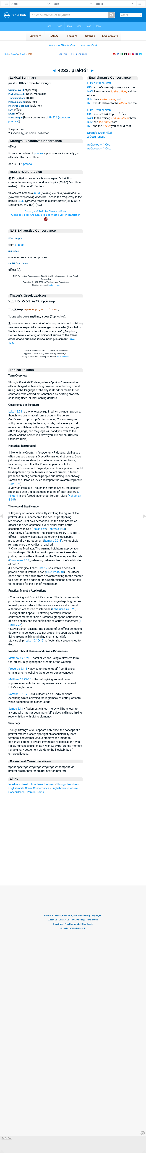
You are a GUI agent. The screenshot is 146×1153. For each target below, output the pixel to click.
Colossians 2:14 (19, 560)
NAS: (90, 91)
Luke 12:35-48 (55, 572)
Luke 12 (42, 568)
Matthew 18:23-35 (19, 679)
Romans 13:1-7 (17, 694)
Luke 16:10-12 (34, 640)
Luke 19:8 (14, 484)
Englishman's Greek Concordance (28, 788)
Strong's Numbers (67, 784)
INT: (89, 103)
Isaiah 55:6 (39, 529)
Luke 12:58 (15, 411)
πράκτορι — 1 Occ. (99, 148)
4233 (36, 193)
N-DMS (106, 83)
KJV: (90, 99)
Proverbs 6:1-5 (17, 668)
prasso (38, 153)
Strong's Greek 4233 (100, 132)
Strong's (14, 54)
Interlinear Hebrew (42, 784)
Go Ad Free (6, 1138)
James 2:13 (15, 708)
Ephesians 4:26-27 (63, 609)
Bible (6, 54)
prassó (19, 244)
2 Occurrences (96, 136)
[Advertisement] (73, 864)
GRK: (90, 87)
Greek (22, 54)
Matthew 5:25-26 (19, 658)
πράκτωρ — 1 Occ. (99, 144)
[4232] (4, 524)
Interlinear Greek (18, 784)
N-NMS (106, 110)
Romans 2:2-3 (52, 540)
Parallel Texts (35, 792)
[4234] (141, 524)
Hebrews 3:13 (56, 529)
